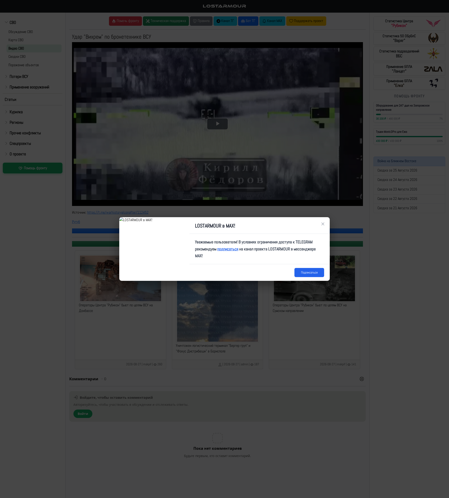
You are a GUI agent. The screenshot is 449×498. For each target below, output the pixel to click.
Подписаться (309, 272)
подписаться (227, 249)
